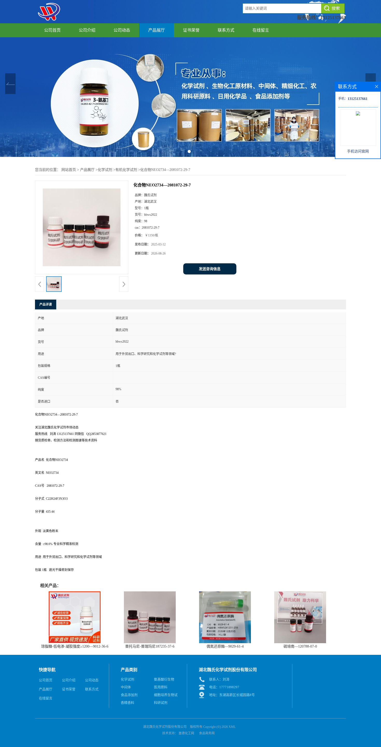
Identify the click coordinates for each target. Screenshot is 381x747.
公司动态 (122, 30)
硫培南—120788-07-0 (300, 646)
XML (232, 727)
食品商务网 (207, 733)
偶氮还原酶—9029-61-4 (225, 646)
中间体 (126, 687)
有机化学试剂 (126, 170)
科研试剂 (160, 703)
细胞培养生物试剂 (166, 696)
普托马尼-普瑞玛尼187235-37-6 (149, 646)
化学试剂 (105, 170)
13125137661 (333, 17)
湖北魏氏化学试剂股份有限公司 (165, 727)
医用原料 (160, 687)
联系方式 (226, 30)
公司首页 (52, 30)
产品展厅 (156, 30)
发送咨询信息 (210, 269)
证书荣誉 (191, 30)
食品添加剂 (129, 695)
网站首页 (68, 170)
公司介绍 (87, 30)
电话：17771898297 (224, 687)
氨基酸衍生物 (164, 679)
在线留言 (260, 30)
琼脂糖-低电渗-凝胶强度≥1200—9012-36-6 (74, 646)
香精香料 (127, 703)
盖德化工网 (186, 733)
